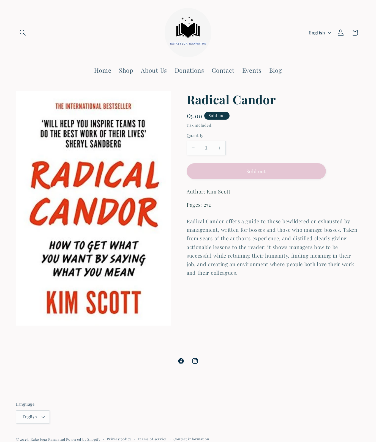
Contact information (191, 438)
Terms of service (152, 438)
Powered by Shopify (83, 439)
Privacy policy (119, 438)
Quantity (195, 135)
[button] (23, 33)
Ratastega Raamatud (48, 439)
